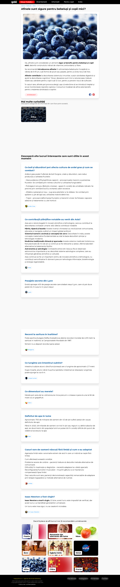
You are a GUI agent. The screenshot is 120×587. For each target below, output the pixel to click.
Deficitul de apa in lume (38, 416)
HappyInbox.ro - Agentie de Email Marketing (27, 578)
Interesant (31, 95)
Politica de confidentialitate (27, 584)
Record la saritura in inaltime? (41, 334)
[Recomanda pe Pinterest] (93, 94)
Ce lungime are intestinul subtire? (44, 363)
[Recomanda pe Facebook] (90, 94)
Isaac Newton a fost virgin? (40, 496)
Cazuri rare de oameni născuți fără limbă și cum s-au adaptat (58, 449)
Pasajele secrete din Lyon (39, 281)
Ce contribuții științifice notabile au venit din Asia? (53, 219)
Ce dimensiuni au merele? (39, 391)
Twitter (105, 579)
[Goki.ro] (14, 2)
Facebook (72, 579)
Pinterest (95, 579)
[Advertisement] (60, 137)
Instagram (83, 579)
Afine (34, 5)
